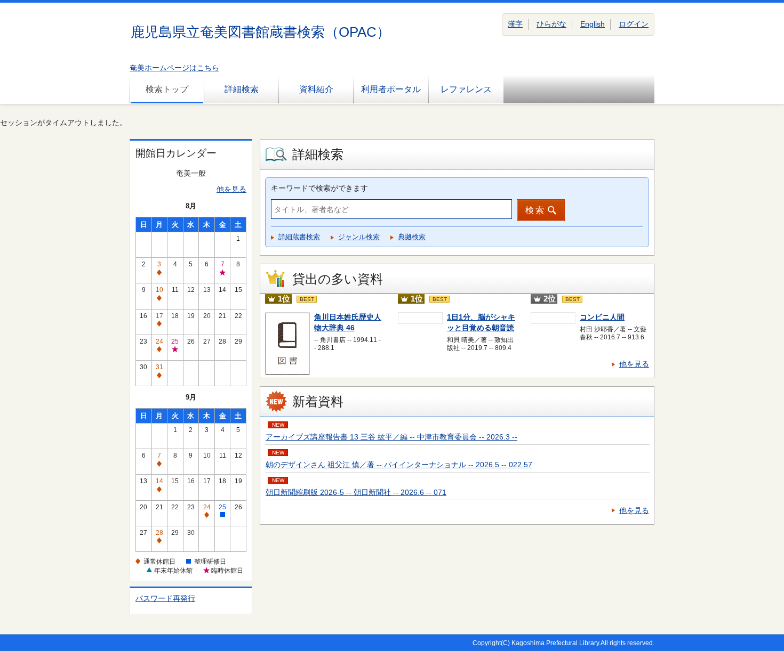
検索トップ (167, 89)
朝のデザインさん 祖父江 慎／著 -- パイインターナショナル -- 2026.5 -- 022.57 (399, 464)
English (592, 24)
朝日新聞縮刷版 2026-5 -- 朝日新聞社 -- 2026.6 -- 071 (356, 492)
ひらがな (551, 24)
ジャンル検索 (359, 237)
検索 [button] (535, 210)
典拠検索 (412, 237)
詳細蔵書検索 (299, 237)
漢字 (515, 24)
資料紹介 (316, 89)
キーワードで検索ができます (319, 188)
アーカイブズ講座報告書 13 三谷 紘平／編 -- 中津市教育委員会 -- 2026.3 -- (391, 437)
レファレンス (466, 89)
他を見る (231, 189)
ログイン (634, 24)
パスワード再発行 (165, 598)
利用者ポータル (391, 89)
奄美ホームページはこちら (174, 67)
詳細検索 (242, 89)
